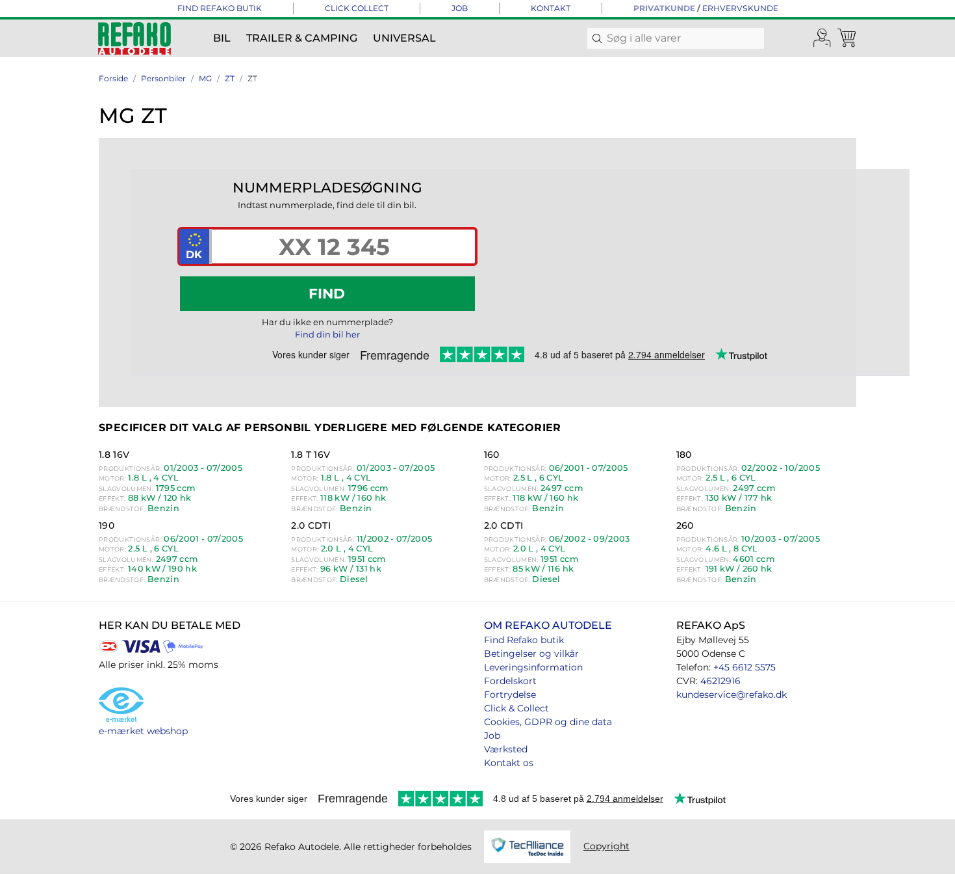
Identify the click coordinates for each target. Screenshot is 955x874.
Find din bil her (327, 334)
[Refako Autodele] (134, 38)
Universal (404, 38)
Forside (113, 78)
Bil (222, 38)
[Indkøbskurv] (847, 38)
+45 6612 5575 (744, 667)
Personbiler (163, 78)
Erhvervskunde (740, 8)
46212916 (720, 681)
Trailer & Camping (301, 38)
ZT (230, 78)
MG (205, 78)
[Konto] (822, 38)
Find (327, 293)
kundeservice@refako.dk (731, 694)
